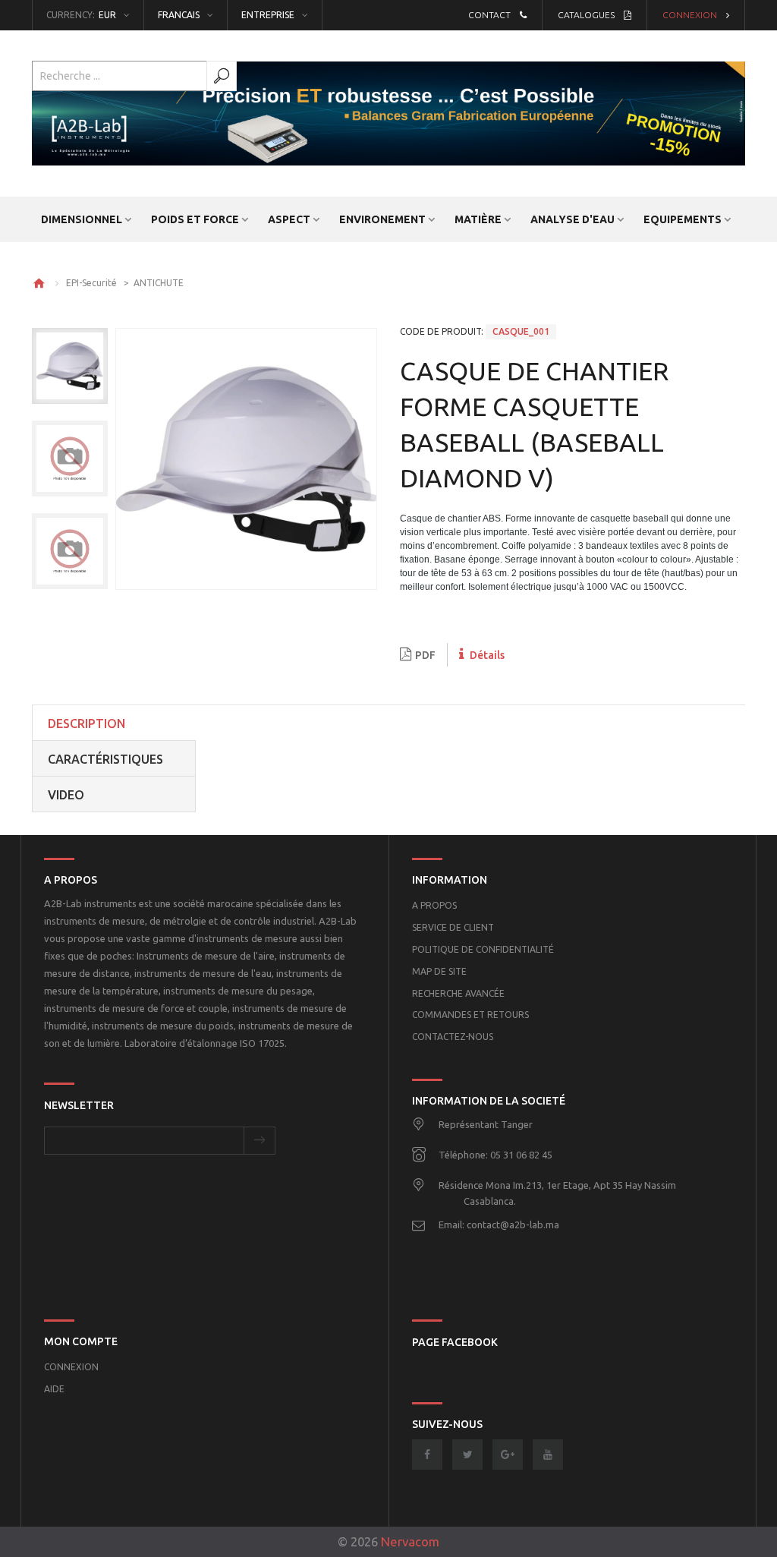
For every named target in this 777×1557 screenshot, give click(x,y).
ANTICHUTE (159, 283)
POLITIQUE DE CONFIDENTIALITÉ (483, 949)
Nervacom (410, 1541)
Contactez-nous (452, 1037)
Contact (489, 15)
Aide (54, 1389)
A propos (434, 905)
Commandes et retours (470, 1015)
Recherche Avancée (458, 993)
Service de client (453, 927)
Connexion (689, 15)
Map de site (439, 971)
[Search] (221, 76)
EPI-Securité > (100, 283)
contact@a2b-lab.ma (513, 1224)
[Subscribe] (259, 1141)
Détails (486, 655)
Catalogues (586, 15)
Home (39, 283)
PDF (425, 655)
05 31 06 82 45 (521, 1154)
